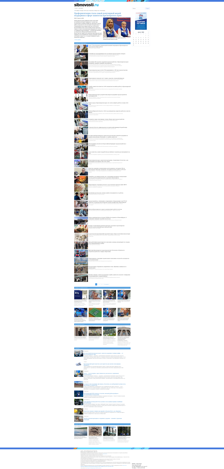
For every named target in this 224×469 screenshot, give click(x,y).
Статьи (76, 8)
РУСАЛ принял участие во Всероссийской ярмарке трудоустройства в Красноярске (107, 144)
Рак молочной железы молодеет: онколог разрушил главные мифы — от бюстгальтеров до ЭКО (103, 354)
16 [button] (148, 39)
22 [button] (145, 41)
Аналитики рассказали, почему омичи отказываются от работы (105, 193)
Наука (85, 361)
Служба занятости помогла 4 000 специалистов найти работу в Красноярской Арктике (109, 87)
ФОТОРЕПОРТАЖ (80, 324)
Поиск (147, 8)
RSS (75, 448)
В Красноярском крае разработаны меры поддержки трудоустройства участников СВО (107, 95)
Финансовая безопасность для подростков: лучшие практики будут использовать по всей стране (123, 319)
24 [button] (133, 43)
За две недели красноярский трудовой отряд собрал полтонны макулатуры (109, 234)
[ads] (141, 21)
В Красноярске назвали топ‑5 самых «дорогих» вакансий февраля (106, 78)
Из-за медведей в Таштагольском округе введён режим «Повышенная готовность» (95, 437)
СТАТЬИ (77, 348)
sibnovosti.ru (105, 453)
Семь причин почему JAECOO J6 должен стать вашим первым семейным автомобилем (103, 402)
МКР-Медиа (81, 8)
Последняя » (106, 284)
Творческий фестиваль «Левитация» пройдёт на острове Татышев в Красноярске (124, 437)
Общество (97, 10)
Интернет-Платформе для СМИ (92, 467)
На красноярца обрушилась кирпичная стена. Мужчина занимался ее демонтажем (107, 267)
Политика (91, 10)
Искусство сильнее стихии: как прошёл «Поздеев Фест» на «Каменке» (102, 411)
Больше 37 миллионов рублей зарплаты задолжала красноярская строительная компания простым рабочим (106, 226)
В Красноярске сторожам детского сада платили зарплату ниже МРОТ (107, 184)
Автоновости (86, 399)
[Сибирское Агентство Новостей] (86, 4)
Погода (87, 0)
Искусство (86, 381)
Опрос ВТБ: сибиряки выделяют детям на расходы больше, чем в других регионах (109, 301)
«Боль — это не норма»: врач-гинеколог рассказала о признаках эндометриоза (101, 374)
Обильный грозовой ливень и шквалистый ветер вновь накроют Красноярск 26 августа (80, 437)
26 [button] (138, 43)
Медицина (86, 351)
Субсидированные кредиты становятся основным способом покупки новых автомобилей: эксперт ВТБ (109, 319)
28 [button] (143, 43)
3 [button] (133, 37)
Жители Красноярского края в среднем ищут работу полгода (105, 209)
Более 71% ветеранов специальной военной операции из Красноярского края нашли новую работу (108, 46)
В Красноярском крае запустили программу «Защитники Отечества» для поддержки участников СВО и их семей (108, 160)
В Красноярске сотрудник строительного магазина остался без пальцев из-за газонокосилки (109, 259)
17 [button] (133, 41)
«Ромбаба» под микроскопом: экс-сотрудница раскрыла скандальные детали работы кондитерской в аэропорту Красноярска (107, 177)
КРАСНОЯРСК (81, 0)
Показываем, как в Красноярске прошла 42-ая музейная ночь (94, 337)
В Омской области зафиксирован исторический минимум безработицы (107, 127)
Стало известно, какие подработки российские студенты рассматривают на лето (109, 152)
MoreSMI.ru (99, 467)
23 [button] (148, 41)
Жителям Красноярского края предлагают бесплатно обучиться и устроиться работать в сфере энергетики (106, 251)
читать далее (77, 39)
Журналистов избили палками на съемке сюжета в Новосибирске (80, 337)
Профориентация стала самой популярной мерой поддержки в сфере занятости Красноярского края (97, 14)
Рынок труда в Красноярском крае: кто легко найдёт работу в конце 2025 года (108, 103)
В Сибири (77, 10)
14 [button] (143, 39)
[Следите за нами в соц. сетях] (128, 1)
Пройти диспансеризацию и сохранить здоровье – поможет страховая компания (103, 419)
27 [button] (140, 43)
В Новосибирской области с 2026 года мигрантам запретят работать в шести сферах (109, 111)
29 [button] (145, 43)
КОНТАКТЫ (137, 448)
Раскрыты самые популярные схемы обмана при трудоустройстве (106, 119)
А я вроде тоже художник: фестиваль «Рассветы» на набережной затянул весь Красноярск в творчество (105, 384)
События (86, 408)
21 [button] (143, 41)
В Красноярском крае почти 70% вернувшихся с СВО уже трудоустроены (107, 70)
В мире (81, 10)
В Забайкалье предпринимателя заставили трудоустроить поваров (106, 53)
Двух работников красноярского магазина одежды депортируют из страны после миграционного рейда (109, 242)
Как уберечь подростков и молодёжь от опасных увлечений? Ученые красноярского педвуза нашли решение (95, 319)
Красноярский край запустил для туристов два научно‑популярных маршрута (102, 364)
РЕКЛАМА (146, 448)
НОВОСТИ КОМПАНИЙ (81, 287)
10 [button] (133, 39)
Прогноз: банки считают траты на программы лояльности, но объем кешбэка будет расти (80, 301)
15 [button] (145, 39)
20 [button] (140, 41)
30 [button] (148, 43)
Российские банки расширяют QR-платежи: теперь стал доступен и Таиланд (124, 301)
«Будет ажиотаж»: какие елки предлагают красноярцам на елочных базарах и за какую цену (109, 337)
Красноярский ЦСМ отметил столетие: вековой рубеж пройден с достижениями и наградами (101, 394)
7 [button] (143, 37)
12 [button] (138, 39)
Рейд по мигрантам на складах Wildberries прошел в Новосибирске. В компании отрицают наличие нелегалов (107, 218)
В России (86, 10)
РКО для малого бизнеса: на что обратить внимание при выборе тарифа (95, 301)
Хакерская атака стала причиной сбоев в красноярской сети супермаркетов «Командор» (109, 437)
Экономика (102, 10)
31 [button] (133, 45)
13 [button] (140, 39)
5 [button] (138, 37)
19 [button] (138, 41)
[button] (133, 32)
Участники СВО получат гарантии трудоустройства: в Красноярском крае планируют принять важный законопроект (108, 62)
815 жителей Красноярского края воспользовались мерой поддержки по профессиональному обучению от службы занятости (108, 136)
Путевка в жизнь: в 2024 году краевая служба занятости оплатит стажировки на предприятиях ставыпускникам (109, 275)
